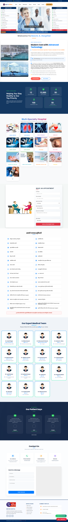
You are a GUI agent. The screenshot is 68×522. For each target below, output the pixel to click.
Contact (44, 4)
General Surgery (12, 149)
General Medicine (12, 135)
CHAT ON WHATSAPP (61, 515)
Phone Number (38, 196)
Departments (26, 4)
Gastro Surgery (27, 149)
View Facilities (45, 78)
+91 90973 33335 (45, 509)
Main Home (29, 505)
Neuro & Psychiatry (41, 135)
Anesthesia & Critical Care (41, 164)
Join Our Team (29, 512)
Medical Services (30, 510)
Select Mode (38, 218)
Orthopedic (41, 149)
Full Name (37, 191)
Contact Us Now (36, 78)
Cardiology (55, 135)
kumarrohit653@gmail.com (41, 460)
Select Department (39, 206)
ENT (12, 178)
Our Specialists (29, 508)
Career (40, 4)
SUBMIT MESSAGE (21, 492)
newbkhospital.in (55, 460)
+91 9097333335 (27, 460)
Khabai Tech (24, 520)
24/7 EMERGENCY (62, 519)
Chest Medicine (27, 135)
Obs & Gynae (55, 149)
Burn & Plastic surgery (26, 164)
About (21, 4)
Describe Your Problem (40, 210)
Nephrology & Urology (12, 164)
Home (17, 4)
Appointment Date (39, 201)
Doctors (35, 4)
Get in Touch (29, 513)
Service (31, 4)
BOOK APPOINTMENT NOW (48, 224)
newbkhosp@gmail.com (41, 461)
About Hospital (29, 507)
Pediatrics (55, 164)
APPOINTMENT (50, 4)
